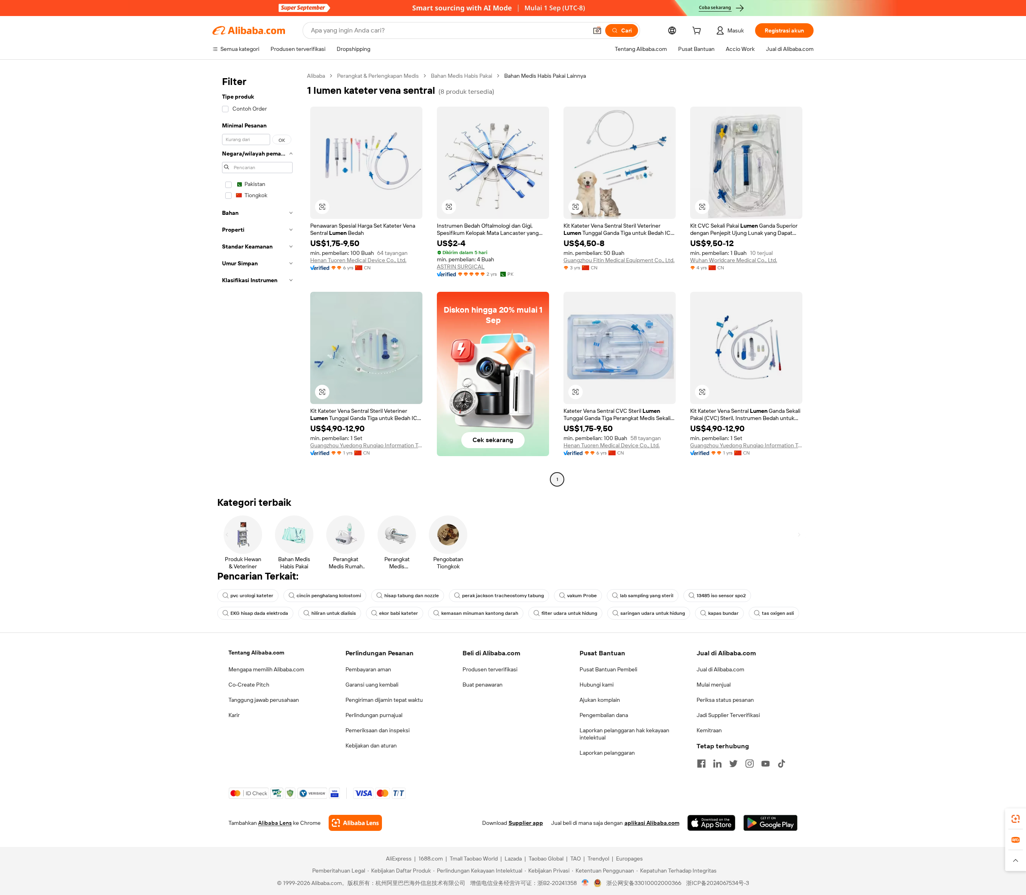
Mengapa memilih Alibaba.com (266, 669)
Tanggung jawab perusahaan (263, 700)
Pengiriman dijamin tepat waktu (384, 700)
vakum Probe (582, 595)
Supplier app (526, 823)
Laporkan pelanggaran (607, 753)
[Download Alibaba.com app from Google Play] (770, 823)
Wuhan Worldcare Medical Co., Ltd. (733, 260)
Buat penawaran (483, 684)
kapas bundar (723, 613)
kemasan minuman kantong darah (479, 613)
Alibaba (316, 76)
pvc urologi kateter (251, 595)
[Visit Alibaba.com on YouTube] (765, 763)
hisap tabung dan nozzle (411, 595)
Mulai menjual (714, 684)
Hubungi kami (597, 684)
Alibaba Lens (275, 823)
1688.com (430, 858)
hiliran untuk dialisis (333, 613)
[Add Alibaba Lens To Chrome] (355, 823)
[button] (597, 30)
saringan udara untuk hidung (652, 613)
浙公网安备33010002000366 (643, 883)
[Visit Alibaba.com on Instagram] (749, 763)
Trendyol (598, 858)
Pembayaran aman (368, 669)
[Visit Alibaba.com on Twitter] (733, 763)
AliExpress (399, 858)
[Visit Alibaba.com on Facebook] (701, 763)
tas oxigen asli (778, 613)
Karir (234, 715)
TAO (575, 858)
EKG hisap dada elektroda (259, 613)
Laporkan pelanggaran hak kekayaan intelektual (624, 734)
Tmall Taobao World (474, 858)
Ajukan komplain (600, 700)
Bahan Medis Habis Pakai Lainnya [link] (545, 76)
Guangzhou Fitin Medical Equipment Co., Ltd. (619, 260)
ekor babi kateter (398, 613)
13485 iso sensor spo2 (721, 595)
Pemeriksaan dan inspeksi (377, 730)
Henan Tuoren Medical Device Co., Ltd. (358, 260)
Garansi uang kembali (371, 684)
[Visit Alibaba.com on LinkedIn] (717, 763)
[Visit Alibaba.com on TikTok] (781, 763)
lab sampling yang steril (646, 595)
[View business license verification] (585, 883)
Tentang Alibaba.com (256, 652)
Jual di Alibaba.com (720, 669)
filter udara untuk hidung (569, 613)
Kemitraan (709, 730)
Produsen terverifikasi (490, 669)
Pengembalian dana (604, 715)
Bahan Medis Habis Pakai (461, 76)
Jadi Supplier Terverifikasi (728, 715)
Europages (629, 858)
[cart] (698, 31)
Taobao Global (546, 858)
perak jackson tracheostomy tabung (503, 595)
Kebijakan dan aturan (371, 745)
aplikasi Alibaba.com (651, 823)
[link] (1015, 818)
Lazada (513, 858)
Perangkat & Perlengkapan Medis (378, 76)
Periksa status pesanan (725, 700)
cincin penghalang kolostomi (329, 595)
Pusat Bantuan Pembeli (608, 669)
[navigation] (257, 278)
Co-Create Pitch (248, 684)
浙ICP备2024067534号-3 (717, 883)
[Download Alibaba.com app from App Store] (711, 823)
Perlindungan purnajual (373, 715)
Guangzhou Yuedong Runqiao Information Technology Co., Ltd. (366, 445)
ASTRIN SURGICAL (461, 266)
